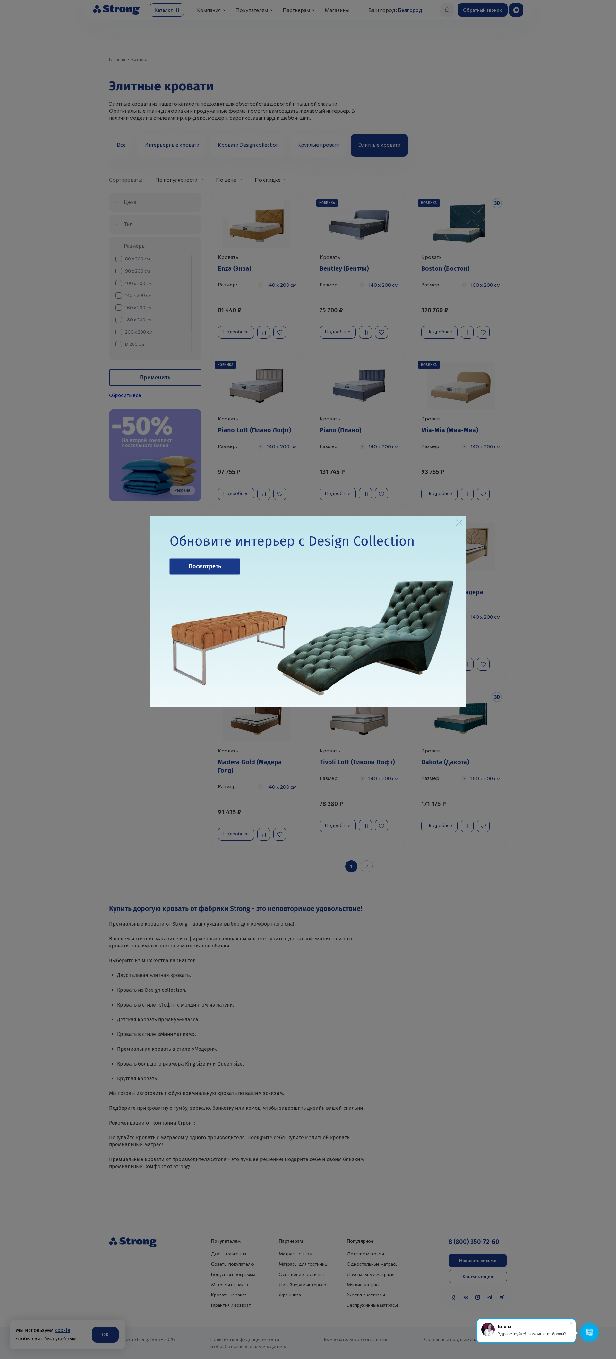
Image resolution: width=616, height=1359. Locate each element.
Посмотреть (205, 566)
